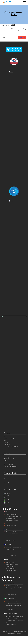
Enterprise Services (10, 463)
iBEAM (6, 477)
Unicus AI (6, 483)
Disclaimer (18, 633)
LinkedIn (7, 493)
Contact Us (7, 444)
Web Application (9, 457)
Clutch (7, 503)
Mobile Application (9, 459)
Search (22, 37)
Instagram (8, 499)
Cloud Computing (9, 464)
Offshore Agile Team (10, 439)
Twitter (7, 497)
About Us (6, 437)
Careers (6, 442)
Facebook (8, 495)
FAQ (5, 441)
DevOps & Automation (10, 466)
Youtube (7, 501)
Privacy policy (10, 633)
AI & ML (6, 461)
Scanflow (6, 481)
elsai (5, 479)
